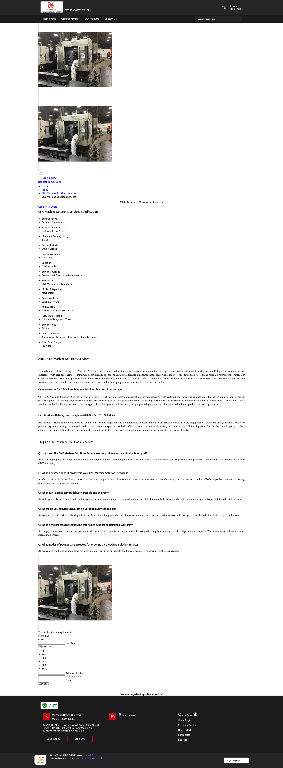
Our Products (92, 18)
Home (45, 186)
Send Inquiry (49, 178)
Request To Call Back (49, 182)
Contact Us (111, 18)
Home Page (49, 18)
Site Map (182, 739)
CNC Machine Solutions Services (59, 193)
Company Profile (70, 18)
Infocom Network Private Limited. (88, 758)
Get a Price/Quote (47, 206)
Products (47, 189)
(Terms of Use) (89, 755)
